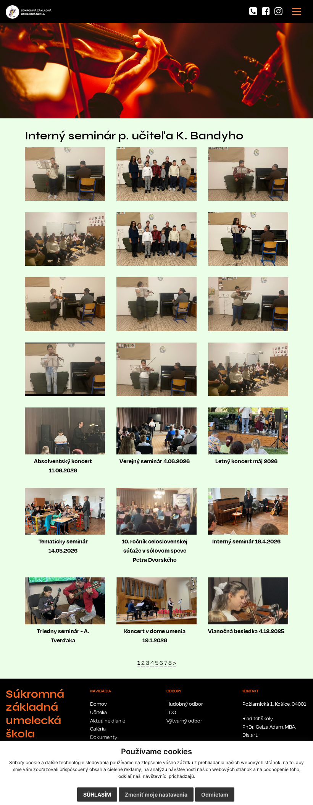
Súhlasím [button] (97, 794)
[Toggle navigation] (296, 11)
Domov (98, 704)
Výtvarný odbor (184, 721)
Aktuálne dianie (107, 721)
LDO (171, 712)
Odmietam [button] (214, 794)
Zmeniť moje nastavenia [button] (156, 794)
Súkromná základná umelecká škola (35, 713)
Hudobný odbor (184, 704)
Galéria (98, 729)
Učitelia (98, 712)
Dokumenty (103, 737)
